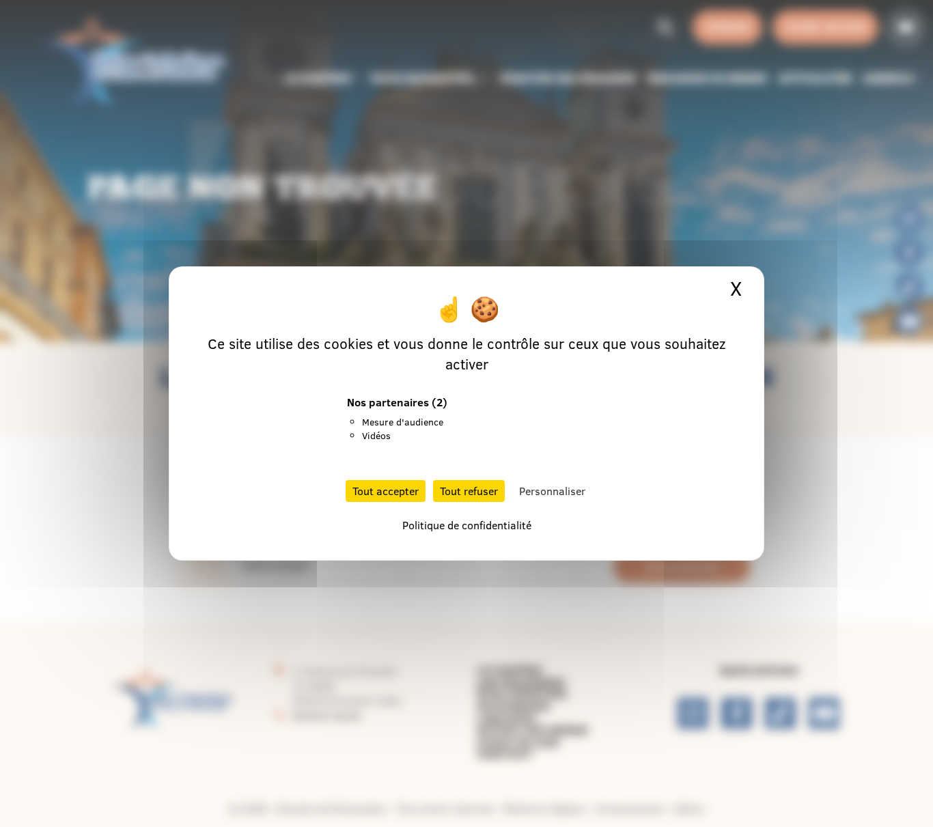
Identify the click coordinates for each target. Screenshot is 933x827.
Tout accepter (385, 491)
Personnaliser (552, 491)
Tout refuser (469, 491)
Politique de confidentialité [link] (466, 525)
